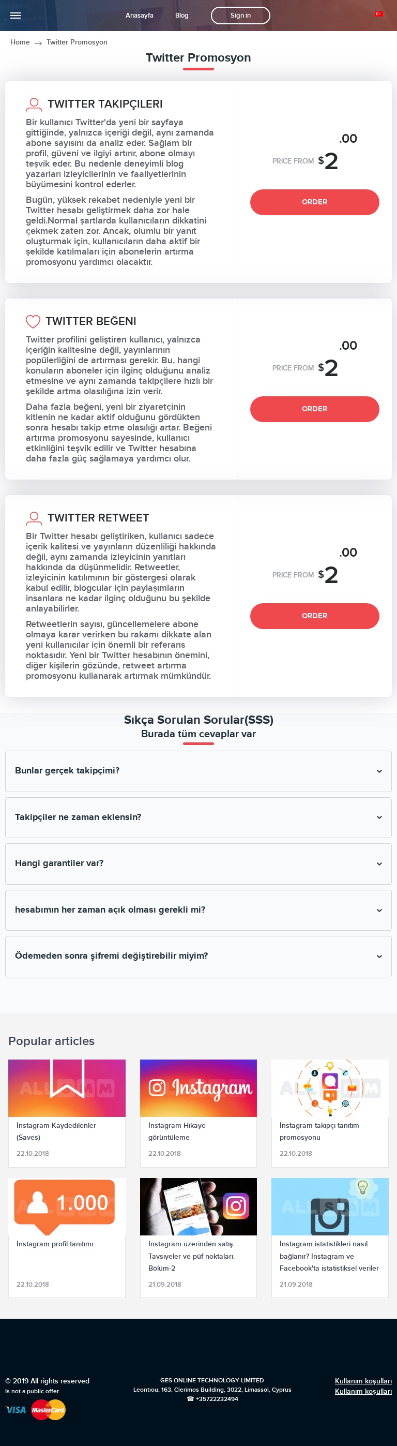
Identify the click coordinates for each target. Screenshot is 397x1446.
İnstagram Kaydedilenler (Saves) (56, 1131)
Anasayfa (140, 15)
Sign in (241, 15)
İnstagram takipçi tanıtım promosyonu (319, 1131)
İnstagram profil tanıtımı (55, 1244)
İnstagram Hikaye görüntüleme (177, 1131)
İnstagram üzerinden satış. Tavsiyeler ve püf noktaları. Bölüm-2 (191, 1256)
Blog (182, 15)
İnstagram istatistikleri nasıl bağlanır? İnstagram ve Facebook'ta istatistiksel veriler (329, 1256)
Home (20, 42)
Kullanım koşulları (363, 1381)
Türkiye (380, 14)
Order (314, 202)
